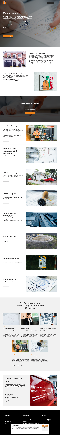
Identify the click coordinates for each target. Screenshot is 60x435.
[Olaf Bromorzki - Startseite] (4, 3)
